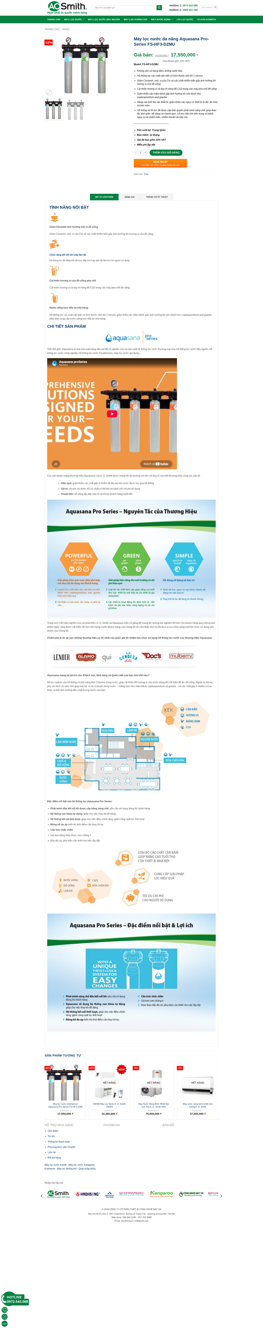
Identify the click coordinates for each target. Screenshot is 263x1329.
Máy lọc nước (73, 19)
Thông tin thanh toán (59, 1141)
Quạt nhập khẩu (87, 1168)
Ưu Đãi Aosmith (206, 19)
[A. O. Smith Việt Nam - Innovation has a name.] (67, 7)
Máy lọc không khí (135, 19)
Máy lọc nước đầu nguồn (104, 19)
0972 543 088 (190, 5)
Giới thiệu (53, 1131)
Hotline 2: (176, 9)
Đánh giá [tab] (130, 197)
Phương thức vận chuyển (61, 1147)
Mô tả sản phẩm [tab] (104, 197)
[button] (209, 7)
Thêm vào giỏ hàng (166, 152)
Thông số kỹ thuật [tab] (157, 197)
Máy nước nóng (161, 19)
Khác (66, 29)
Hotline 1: (176, 5)
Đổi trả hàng (54, 1157)
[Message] (5, 1317)
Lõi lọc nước (185, 19)
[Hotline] (5, 1310)
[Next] (123, 65)
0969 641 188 (190, 10)
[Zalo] (5, 1324)
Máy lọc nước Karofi (56, 1165)
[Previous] (50, 65)
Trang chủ (53, 19)
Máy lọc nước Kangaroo (81, 1165)
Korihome (50, 1168)
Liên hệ (52, 1152)
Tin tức (51, 1136)
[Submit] (159, 7)
